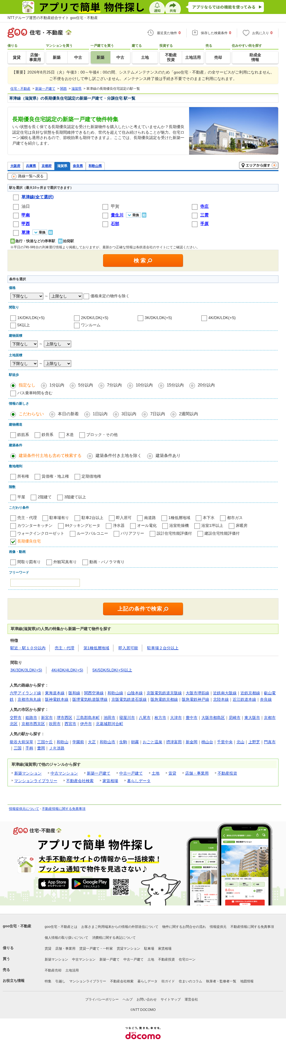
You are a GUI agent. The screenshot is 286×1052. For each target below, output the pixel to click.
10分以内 (144, 385)
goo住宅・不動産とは (61, 927)
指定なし (27, 385)
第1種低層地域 (96, 648)
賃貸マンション (128, 948)
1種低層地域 (179, 517)
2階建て (45, 497)
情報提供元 (218, 927)
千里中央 (225, 742)
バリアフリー (132, 533)
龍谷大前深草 (21, 742)
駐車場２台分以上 (162, 648)
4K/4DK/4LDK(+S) (67, 670)
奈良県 (78, 166)
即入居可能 (128, 648)
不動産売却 (53, 970)
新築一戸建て (98, 773)
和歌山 (62, 742)
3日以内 (128, 413)
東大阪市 (252, 717)
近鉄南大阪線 (225, 693)
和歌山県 (95, 166)
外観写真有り (65, 562)
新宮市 (47, 717)
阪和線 (74, 693)
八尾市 (145, 717)
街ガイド (168, 981)
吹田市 (55, 723)
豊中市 (191, 717)
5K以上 (23, 325)
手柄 (29, 748)
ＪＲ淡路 (57, 748)
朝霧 (135, 742)
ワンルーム (91, 325)
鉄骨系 (47, 434)
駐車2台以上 (92, 517)
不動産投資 (227, 773)
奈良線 (266, 699)
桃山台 (207, 742)
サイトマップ (171, 999)
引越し (60, 981)
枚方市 (160, 717)
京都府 (47, 166)
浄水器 (119, 525)
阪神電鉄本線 (56, 699)
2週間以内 (188, 413)
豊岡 (41, 748)
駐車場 (149, 948)
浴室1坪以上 (212, 525)
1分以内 (56, 385)
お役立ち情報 (14, 980)
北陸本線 (221, 699)
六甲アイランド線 (25, 693)
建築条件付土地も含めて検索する (50, 455)
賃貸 (172, 773)
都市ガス (235, 517)
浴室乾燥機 (179, 525)
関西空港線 (94, 693)
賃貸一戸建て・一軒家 (96, 948)
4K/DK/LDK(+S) (222, 317)
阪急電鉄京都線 (164, 699)
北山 (240, 742)
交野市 (16, 717)
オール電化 (147, 525)
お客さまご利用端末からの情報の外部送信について (119, 927)
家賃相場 (110, 781)
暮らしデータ (139, 781)
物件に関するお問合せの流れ (184, 927)
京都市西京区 (33, 723)
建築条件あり (168, 455)
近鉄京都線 (250, 693)
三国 (18, 748)
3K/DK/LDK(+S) (158, 317)
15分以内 (175, 385)
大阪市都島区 (213, 717)
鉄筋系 (23, 434)
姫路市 (31, 717)
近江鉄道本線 (244, 699)
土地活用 (72, 970)
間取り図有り (29, 562)
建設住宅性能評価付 (222, 533)
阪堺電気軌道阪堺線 (90, 699)
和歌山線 (115, 693)
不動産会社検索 (80, 781)
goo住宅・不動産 (17, 926)
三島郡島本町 (88, 717)
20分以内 (206, 385)
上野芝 (254, 742)
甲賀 (115, 206)
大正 (92, 742)
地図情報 (247, 981)
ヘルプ (128, 999)
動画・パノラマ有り (107, 562)
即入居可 (124, 517)
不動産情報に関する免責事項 (63, 809)
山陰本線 (135, 693)
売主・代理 (27, 517)
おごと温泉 (152, 742)
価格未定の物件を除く (110, 296)
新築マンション (28, 773)
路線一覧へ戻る (31, 176)
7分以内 (114, 385)
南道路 (150, 517)
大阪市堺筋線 (197, 693)
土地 (155, 773)
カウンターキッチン (35, 525)
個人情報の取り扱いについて (66, 938)
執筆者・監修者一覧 (221, 981)
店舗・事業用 (197, 773)
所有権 (23, 476)
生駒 (123, 742)
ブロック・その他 (102, 434)
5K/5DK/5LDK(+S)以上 (112, 670)
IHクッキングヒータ (82, 525)
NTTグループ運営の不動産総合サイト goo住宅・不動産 (53, 18)
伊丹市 (86, 723)
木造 (70, 434)
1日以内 (100, 413)
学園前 (78, 742)
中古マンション (64, 773)
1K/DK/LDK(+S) (31, 317)
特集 (48, 981)
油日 (26, 206)
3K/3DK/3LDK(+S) (26, 670)
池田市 (109, 717)
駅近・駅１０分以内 (28, 648)
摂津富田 (174, 742)
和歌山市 (107, 742)
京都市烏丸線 (29, 699)
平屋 (21, 497)
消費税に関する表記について (114, 938)
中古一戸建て (131, 773)
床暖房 (241, 525)
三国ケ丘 (45, 742)
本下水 (208, 517)
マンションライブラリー (35, 781)
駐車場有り (59, 517)
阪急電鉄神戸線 (195, 699)
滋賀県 (62, 166)
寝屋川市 (127, 717)
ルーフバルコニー (92, 533)
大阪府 (15, 166)
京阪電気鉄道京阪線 (164, 693)
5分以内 (85, 385)
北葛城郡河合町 (109, 723)
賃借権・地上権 (55, 476)
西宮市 (70, 723)
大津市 (176, 717)
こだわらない (31, 413)
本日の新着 (68, 413)
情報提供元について (24, 809)
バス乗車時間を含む (35, 393)
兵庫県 (31, 166)
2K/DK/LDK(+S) (94, 317)
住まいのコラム (190, 981)
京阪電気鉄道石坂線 (129, 699)
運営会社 (191, 999)
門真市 (270, 742)
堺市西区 (64, 717)
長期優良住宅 (29, 541)
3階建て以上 (75, 497)
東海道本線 (55, 693)
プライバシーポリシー (102, 999)
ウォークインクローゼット (40, 533)
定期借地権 (91, 476)
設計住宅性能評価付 (174, 533)
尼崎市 (234, 717)
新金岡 (191, 742)
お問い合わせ (147, 999)
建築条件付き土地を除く (119, 455)
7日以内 (157, 413)
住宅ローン (187, 959)
